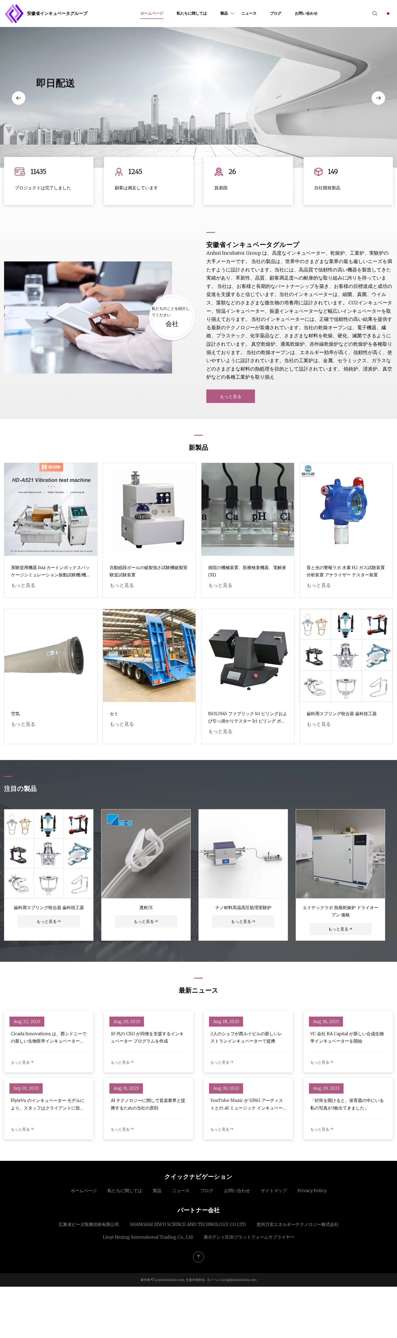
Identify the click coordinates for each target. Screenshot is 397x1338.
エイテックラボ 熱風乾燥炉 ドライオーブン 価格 (340, 911)
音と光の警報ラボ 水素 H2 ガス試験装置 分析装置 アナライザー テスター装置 (346, 571)
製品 (224, 13)
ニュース (249, 13)
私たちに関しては (192, 13)
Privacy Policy (312, 1190)
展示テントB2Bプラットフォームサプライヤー (249, 1237)
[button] (18, 98)
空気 (15, 713)
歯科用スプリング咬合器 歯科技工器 (342, 713)
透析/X (146, 907)
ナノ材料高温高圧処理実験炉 (243, 907)
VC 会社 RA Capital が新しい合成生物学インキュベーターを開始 (347, 1037)
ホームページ (151, 13)
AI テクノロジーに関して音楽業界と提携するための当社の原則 (148, 1104)
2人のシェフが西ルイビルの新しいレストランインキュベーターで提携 (246, 1037)
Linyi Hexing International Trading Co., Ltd (148, 1237)
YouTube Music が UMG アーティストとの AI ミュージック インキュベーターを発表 (246, 1104)
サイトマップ (274, 1190)
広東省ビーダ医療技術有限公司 (89, 1224)
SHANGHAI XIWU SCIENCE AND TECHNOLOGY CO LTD (188, 1224)
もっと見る (230, 396)
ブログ (275, 13)
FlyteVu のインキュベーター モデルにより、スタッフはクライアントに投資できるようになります (48, 1104)
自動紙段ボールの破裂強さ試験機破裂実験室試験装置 (148, 571)
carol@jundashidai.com (238, 1280)
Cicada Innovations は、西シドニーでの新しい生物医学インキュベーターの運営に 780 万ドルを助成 (48, 1038)
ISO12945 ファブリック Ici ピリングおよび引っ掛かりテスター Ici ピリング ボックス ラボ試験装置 (247, 718)
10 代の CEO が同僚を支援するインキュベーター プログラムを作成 (147, 1037)
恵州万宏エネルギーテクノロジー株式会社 (298, 1224)
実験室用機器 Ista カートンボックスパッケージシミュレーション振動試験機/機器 (50, 572)
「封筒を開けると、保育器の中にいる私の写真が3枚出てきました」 (347, 1104)
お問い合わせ (306, 13)
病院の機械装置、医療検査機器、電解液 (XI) (247, 571)
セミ (114, 713)
